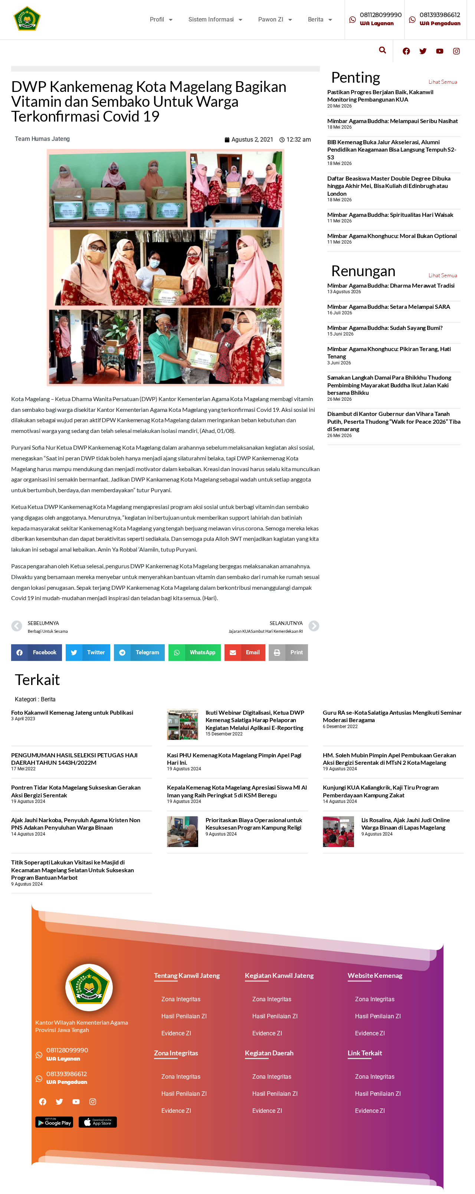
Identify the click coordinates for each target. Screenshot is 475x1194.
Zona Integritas (181, 999)
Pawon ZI (270, 19)
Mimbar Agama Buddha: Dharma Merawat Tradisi (391, 285)
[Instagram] (456, 51)
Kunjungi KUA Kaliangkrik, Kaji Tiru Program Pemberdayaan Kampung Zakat (381, 791)
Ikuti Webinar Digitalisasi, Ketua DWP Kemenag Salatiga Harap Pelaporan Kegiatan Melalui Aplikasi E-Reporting (255, 720)
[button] (382, 50)
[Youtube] (439, 51)
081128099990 (381, 15)
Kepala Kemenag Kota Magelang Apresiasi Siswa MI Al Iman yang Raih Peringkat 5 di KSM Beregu (237, 791)
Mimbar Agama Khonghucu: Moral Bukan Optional (392, 235)
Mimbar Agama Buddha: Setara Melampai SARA (388, 306)
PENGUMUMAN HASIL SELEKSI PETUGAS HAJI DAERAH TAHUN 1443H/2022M (74, 758)
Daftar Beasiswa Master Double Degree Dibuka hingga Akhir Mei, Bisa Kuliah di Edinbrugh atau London (389, 186)
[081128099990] (352, 19)
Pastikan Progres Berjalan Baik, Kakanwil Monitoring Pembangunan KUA (380, 95)
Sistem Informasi (211, 19)
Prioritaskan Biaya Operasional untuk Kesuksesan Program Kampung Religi (254, 823)
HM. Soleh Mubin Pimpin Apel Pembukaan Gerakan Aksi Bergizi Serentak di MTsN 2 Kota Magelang (389, 758)
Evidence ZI (176, 1033)
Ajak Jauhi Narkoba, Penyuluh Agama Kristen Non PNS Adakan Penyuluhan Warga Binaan (75, 823)
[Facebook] (406, 51)
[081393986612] (412, 19)
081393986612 (440, 15)
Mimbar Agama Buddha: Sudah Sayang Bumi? (385, 327)
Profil (157, 19)
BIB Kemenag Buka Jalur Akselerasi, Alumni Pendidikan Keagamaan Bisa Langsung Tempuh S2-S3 (392, 149)
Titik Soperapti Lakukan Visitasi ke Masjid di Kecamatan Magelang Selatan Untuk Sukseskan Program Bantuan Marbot (72, 870)
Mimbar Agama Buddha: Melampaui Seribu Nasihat (392, 120)
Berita (316, 19)
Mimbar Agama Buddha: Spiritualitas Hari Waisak (390, 214)
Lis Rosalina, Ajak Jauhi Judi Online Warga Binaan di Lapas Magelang (405, 823)
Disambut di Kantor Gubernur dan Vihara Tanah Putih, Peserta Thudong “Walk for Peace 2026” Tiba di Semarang (394, 421)
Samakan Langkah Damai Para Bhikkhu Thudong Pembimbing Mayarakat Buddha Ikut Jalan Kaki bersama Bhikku (389, 385)
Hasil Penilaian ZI (184, 1016)
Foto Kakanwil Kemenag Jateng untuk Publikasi (72, 712)
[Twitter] (423, 51)
